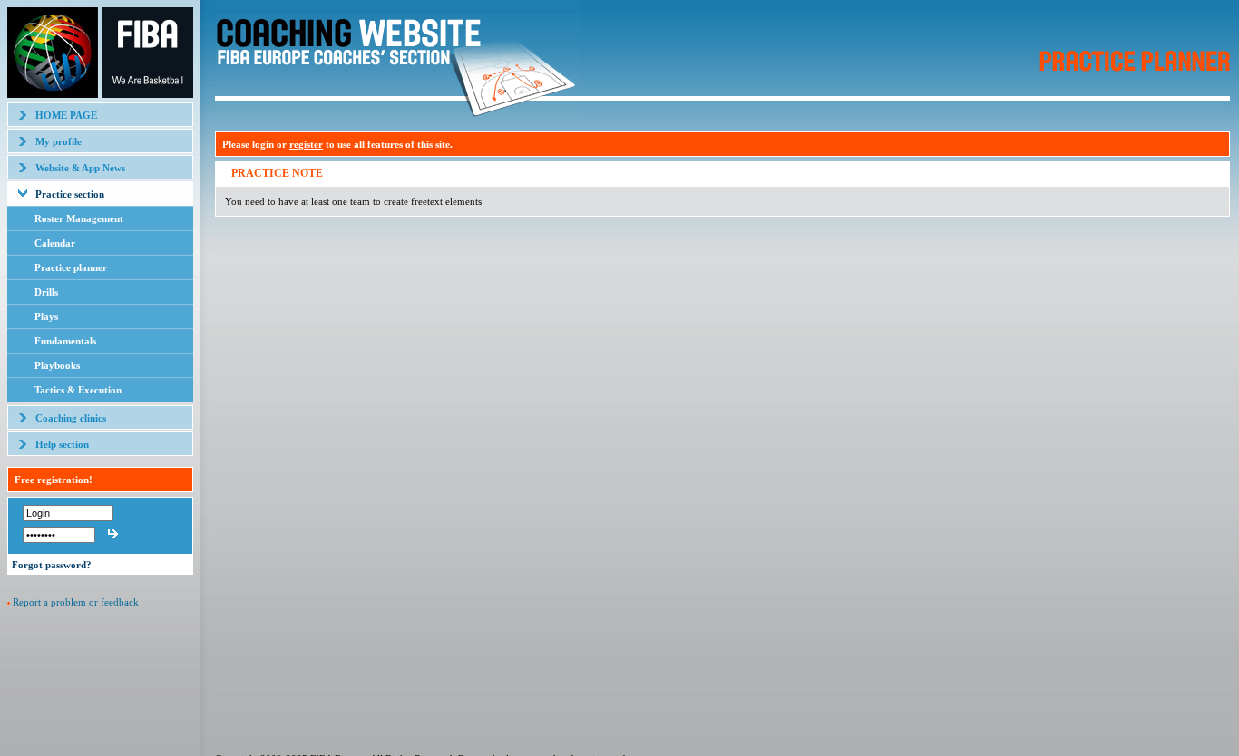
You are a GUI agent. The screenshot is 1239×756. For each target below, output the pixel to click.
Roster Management (78, 218)
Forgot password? (52, 564)
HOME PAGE (66, 115)
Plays (46, 316)
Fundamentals (65, 340)
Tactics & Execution (78, 389)
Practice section (69, 194)
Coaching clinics (70, 417)
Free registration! (54, 479)
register (306, 144)
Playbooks (57, 365)
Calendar (54, 242)
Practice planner (70, 267)
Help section (62, 444)
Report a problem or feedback (76, 601)
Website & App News (80, 167)
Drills (46, 291)
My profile (58, 141)
